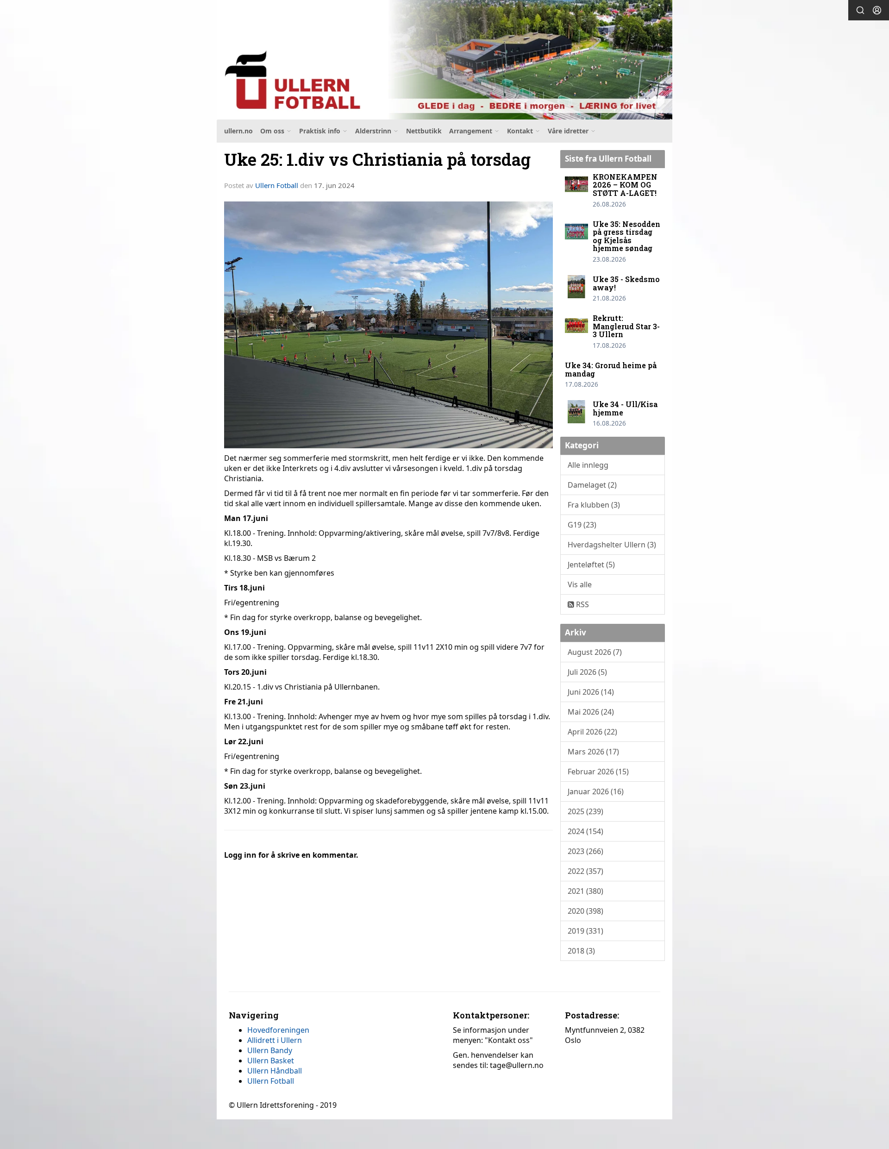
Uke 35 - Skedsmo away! (626, 283)
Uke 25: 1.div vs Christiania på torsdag (377, 159)
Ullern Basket (270, 1060)
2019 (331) (585, 931)
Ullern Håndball (274, 1071)
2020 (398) (585, 911)
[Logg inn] (877, 10)
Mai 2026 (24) (591, 712)
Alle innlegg (588, 465)
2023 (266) (585, 851)
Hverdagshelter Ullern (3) (612, 545)
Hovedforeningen (278, 1030)
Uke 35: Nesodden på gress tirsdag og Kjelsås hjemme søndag (626, 236)
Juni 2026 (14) (591, 692)
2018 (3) (581, 951)
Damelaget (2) (592, 485)
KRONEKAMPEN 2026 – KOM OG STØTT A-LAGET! (625, 185)
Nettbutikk (424, 130)
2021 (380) (585, 891)
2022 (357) (585, 871)
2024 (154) (585, 831)
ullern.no (238, 130)
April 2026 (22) (592, 732)
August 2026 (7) (595, 652)
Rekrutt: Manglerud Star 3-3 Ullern (626, 326)
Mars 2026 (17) (593, 752)
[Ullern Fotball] (444, 59)
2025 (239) (585, 811)
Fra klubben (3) (594, 505)
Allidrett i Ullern (274, 1040)
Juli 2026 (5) (587, 672)
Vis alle (580, 584)
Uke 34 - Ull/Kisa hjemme (625, 408)
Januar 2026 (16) (596, 791)
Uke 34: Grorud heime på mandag (611, 369)
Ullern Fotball (276, 185)
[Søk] (860, 10)
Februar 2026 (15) (598, 771)
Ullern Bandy (269, 1050)
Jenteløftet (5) (591, 564)
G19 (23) (582, 525)
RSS (581, 604)
